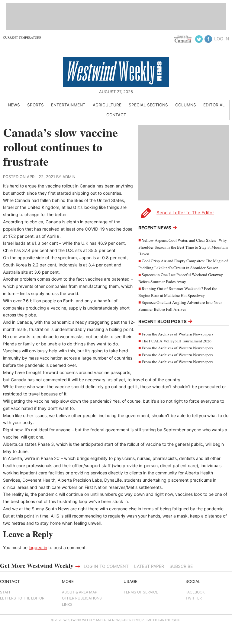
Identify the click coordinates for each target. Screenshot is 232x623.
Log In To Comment (106, 566)
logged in (38, 547)
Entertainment (68, 104)
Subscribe (181, 566)
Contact (116, 114)
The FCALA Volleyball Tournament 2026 (176, 341)
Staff (5, 592)
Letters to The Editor (22, 598)
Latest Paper (149, 566)
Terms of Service (141, 592)
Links (67, 604)
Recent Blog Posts (165, 321)
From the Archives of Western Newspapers (177, 334)
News (14, 104)
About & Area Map (79, 592)
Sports (35, 104)
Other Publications (82, 598)
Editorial (214, 104)
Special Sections (148, 104)
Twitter (193, 598)
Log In (221, 39)
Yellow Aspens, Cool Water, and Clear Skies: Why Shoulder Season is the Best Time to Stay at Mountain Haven (183, 247)
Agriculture (107, 104)
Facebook (195, 592)
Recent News (157, 227)
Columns (185, 104)
